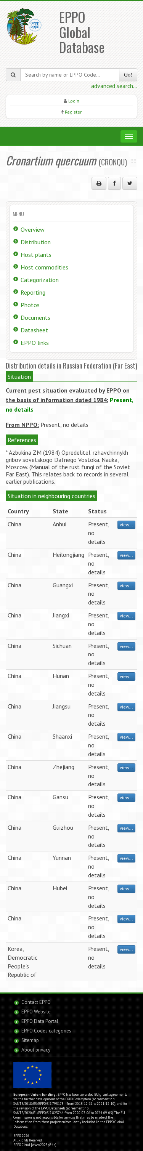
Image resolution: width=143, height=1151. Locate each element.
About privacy (35, 1050)
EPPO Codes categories (46, 1031)
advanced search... (114, 86)
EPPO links (35, 342)
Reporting (33, 292)
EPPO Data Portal (39, 1021)
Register (73, 112)
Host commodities (44, 267)
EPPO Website (36, 1011)
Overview (33, 229)
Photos (30, 305)
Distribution (36, 242)
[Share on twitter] (129, 183)
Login (73, 101)
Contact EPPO (36, 1002)
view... (126, 524)
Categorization (40, 280)
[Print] (99, 183)
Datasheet (34, 330)
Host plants (36, 254)
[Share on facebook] (114, 183)
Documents (35, 317)
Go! (128, 74)
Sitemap (30, 1040)
